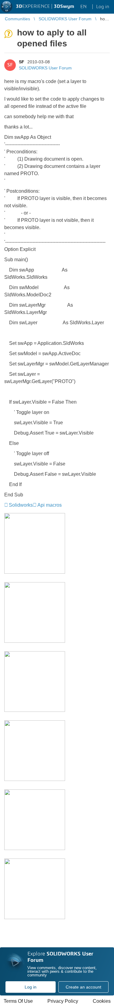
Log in (30, 987)
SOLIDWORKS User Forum (45, 67)
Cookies (102, 1001)
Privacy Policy (62, 1001)
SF (21, 61)
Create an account (83, 987)
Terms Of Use (18, 1001)
